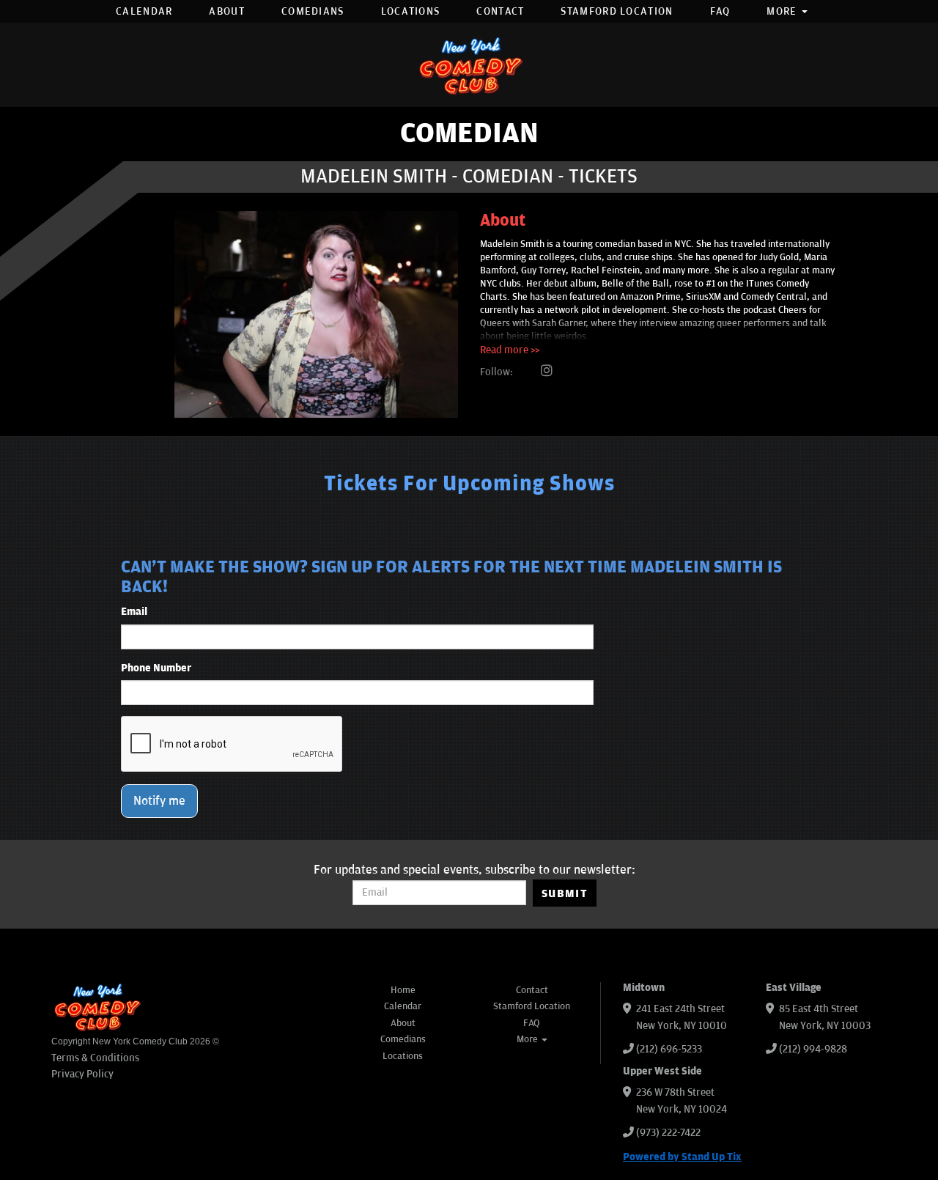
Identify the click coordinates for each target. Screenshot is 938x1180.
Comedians (312, 11)
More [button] (783, 11)
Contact (500, 11)
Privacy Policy (82, 1074)
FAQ (720, 11)
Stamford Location (617, 11)
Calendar (144, 11)
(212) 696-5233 (669, 1049)
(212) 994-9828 (813, 1049)
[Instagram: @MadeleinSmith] (547, 371)
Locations (410, 11)
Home (403, 990)
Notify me (159, 801)
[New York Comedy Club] (469, 65)
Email (134, 611)
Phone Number (156, 668)
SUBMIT (565, 893)
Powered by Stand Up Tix (682, 1157)
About (227, 11)
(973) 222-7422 (668, 1132)
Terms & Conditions (95, 1058)
